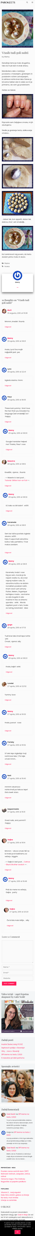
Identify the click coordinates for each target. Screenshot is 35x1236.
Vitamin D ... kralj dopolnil (11, 1192)
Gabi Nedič (11, 1114)
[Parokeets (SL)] (8, 2)
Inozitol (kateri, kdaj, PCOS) (12, 1044)
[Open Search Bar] (27, 2)
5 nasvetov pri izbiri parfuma (12, 1058)
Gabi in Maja (23, 1215)
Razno (7, 263)
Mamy (10, 338)
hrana (7, 266)
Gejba (10, 839)
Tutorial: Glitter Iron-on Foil (16, 480)
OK (17, 1232)
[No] (33, 1228)
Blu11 (9, 310)
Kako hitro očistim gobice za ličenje (15, 1195)
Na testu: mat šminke (9, 1198)
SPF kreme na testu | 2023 (11, 1054)
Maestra (11, 461)
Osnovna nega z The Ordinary (13, 1179)
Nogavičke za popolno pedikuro (13, 1181)
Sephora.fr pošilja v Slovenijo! (13, 1048)
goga (9, 624)
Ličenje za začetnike (9, 1200)
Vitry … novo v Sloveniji (10, 1051)
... (17, 286)
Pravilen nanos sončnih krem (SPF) (14, 1171)
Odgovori (8, 327)
